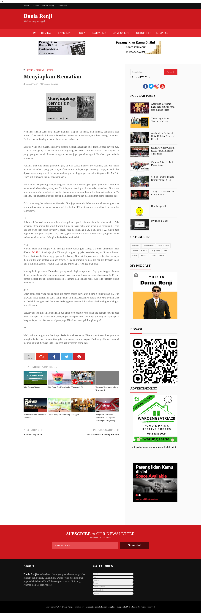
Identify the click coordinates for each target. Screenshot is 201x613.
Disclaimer (62, 5)
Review (144, 255)
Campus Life (148, 245)
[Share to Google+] (42, 356)
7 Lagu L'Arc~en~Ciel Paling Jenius (162, 193)
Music (134, 255)
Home (30, 70)
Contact (35, 5)
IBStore (134, 607)
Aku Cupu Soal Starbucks (59, 387)
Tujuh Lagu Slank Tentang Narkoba (160, 120)
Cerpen (135, 250)
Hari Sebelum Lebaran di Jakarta (35, 416)
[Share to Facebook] (54, 356)
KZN (126, 607)
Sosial (50, 70)
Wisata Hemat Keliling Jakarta (103, 434)
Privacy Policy (48, 5)
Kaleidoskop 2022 (33, 434)
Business (135, 245)
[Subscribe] (162, 87)
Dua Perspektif (158, 206)
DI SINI (36, 252)
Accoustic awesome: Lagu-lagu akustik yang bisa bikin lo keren (162, 106)
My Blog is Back (159, 220)
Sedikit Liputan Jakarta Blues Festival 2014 (162, 178)
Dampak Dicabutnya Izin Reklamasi (106, 388)
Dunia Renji (38, 16)
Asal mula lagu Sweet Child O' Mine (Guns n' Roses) (162, 136)
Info (165, 250)
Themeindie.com (91, 607)
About (26, 5)
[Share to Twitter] (67, 356)
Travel (162, 255)
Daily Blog (155, 250)
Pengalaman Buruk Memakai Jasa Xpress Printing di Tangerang (105, 417)
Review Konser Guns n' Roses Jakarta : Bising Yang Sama (163, 150)
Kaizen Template (108, 607)
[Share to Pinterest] (79, 356)
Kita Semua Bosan (32, 387)
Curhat (40, 70)
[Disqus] (71, 482)
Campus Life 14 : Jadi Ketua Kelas (162, 164)
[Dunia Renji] (34, 33)
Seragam (75, 414)
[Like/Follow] (145, 87)
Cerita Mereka (163, 245)
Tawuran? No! (77, 387)
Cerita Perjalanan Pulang (59, 414)
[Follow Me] (151, 87)
